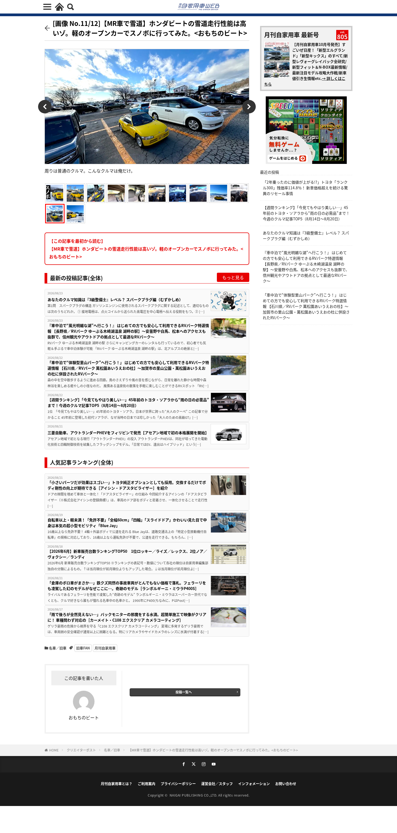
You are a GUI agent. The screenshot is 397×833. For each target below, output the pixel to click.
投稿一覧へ (184, 692)
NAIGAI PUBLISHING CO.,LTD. (194, 795)
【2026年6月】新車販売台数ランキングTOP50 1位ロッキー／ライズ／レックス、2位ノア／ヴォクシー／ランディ (127, 553)
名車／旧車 (57, 647)
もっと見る (233, 277)
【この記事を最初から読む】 (146, 249)
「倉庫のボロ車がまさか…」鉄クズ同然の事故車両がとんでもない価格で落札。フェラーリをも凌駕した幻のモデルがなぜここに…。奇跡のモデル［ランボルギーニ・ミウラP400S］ (127, 585)
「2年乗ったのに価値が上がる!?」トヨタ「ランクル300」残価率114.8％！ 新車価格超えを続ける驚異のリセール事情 (305, 187)
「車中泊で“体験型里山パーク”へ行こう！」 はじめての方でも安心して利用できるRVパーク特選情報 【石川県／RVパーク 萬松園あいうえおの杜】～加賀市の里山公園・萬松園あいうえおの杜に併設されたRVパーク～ (128, 368)
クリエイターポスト (81, 750)
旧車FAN (83, 647)
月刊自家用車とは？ (116, 783)
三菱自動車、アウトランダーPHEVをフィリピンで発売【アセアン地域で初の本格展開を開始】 (128, 432)
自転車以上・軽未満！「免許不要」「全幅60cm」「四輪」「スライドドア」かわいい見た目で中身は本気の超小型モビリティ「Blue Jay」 (127, 522)
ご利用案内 (146, 783)
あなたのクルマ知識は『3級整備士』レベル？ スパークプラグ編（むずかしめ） (115, 299)
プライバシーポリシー (178, 783)
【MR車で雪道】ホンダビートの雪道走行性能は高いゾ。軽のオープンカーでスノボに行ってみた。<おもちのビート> (213, 750)
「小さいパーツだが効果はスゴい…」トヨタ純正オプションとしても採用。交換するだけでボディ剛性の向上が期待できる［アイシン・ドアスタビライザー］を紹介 (127, 485)
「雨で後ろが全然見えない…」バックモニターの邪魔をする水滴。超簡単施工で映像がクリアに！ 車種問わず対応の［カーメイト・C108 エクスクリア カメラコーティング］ (127, 617)
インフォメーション (254, 783)
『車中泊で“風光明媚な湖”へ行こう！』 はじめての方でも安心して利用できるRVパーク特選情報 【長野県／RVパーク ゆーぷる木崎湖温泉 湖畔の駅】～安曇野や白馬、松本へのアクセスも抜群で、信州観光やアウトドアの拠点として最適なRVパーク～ (128, 331)
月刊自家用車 (105, 647)
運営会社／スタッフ (217, 783)
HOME (54, 750)
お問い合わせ (285, 783)
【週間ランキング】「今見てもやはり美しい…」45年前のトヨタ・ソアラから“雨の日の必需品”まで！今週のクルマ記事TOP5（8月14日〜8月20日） (128, 402)
